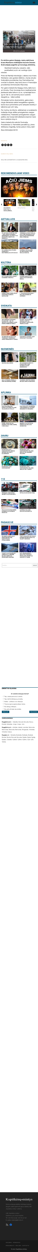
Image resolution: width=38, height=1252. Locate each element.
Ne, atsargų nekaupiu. (10, 706)
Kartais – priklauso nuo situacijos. (13, 701)
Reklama (18, 1245)
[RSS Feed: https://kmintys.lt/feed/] (7, 1224)
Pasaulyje (7, 522)
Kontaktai (25, 1245)
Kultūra (6, 262)
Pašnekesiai (16, 1242)
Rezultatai (33, 712)
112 (3, 479)
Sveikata (6, 305)
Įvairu (4, 435)
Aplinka (6, 392)
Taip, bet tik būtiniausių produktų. (13, 699)
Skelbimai (9, 1242)
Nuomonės (7, 349)
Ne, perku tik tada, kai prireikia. (12, 709)
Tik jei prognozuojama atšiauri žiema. (14, 704)
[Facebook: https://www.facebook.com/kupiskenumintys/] (10, 1224)
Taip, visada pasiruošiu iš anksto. (13, 696)
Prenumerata (10, 1245)
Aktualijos (8, 219)
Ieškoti (35, 565)
